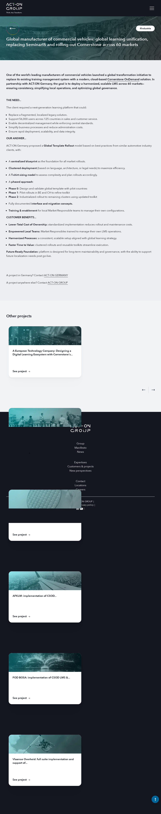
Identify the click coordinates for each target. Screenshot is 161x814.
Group (80, 443)
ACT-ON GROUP (58, 282)
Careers (80, 489)
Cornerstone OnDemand (123, 79)
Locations (80, 485)
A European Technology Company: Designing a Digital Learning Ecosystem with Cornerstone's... (43, 352)
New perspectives (80, 471)
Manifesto (80, 448)
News (80, 452)
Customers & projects (80, 466)
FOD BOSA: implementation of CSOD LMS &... (41, 677)
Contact (80, 481)
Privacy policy (87, 504)
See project (20, 371)
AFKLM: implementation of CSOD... (34, 596)
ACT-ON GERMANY (56, 275)
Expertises (80, 462)
